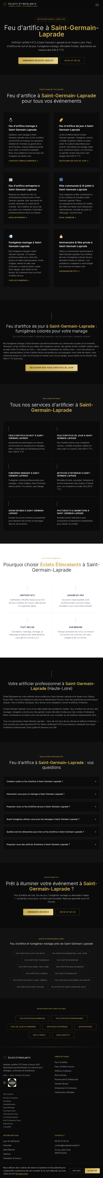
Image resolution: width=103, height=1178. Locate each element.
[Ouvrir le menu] (97, 5)
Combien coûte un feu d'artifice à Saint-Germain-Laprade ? (51, 781)
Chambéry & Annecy (12, 1158)
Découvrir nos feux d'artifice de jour (51, 368)
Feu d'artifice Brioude (67, 960)
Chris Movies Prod (10, 1114)
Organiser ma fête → (69, 271)
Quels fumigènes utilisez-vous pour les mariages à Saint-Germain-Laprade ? (51, 819)
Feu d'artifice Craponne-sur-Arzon (72, 980)
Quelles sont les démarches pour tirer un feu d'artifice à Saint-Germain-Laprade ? (51, 831)
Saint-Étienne (9, 1150)
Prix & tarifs (39, 1035)
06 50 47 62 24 (72, 60)
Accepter (92, 1171)
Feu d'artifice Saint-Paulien (30, 987)
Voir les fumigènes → (19, 280)
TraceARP (7, 1127)
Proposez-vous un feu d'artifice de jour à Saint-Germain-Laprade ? (51, 806)
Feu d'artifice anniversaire (69, 1018)
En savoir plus (22, 1174)
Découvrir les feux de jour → (74, 161)
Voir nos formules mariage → (23, 161)
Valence (6, 1154)
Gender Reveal (61, 1084)
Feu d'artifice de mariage (32, 1018)
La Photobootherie (10, 1117)
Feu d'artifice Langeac (37, 973)
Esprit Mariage (8, 1108)
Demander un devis (38, 912)
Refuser (76, 1171)
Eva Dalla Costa (9, 1111)
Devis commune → (67, 218)
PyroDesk (7, 1101)
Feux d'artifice (61, 1062)
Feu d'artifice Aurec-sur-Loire (34, 967)
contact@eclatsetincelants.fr (67, 1145)
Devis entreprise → (18, 218)
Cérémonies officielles (64, 1092)
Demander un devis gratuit (38, 60)
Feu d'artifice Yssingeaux (37, 960)
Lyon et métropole (11, 1141)
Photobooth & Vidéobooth (66, 1079)
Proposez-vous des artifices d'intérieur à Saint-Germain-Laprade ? (51, 844)
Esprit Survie (8, 1124)
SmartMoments (9, 1104)
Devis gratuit (63, 1035)
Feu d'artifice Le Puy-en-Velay (30, 953)
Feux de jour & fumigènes (23, 1027)
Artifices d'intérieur (57, 1027)
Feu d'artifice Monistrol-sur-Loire (69, 953)
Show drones (85, 1027)
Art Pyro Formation (10, 1098)
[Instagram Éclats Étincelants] (4, 1082)
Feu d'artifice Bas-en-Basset (70, 967)
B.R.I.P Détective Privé (12, 1120)
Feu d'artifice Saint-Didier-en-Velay (68, 987)
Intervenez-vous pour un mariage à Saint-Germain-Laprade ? (51, 794)
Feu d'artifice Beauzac (66, 973)
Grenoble (7, 1145)
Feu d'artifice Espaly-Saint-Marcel (30, 980)
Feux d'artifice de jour (64, 1066)
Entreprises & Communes (66, 1088)
